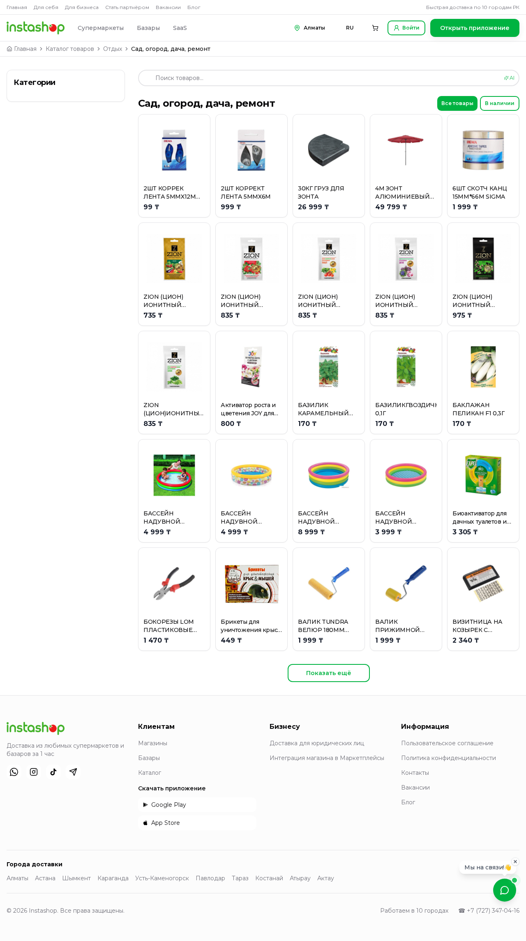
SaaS (180, 28)
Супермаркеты (101, 28)
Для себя (46, 7)
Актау (325, 878)
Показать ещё (328, 673)
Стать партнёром (127, 7)
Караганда (113, 878)
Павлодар (210, 878)
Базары (148, 28)
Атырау (300, 878)
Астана (45, 878)
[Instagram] (33, 772)
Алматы (17, 878)
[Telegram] (73, 772)
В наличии (499, 103)
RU (350, 28)
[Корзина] (375, 28)
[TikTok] (53, 772)
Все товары (457, 103)
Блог (194, 7)
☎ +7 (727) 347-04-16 (488, 910)
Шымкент (76, 878)
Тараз (240, 878)
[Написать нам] (504, 890)
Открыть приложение (475, 28)
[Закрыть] (515, 860)
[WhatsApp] (14, 772)
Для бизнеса (82, 7)
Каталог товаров (70, 49)
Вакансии (168, 7)
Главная (17, 7)
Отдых (112, 49)
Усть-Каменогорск (162, 878)
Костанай (269, 878)
